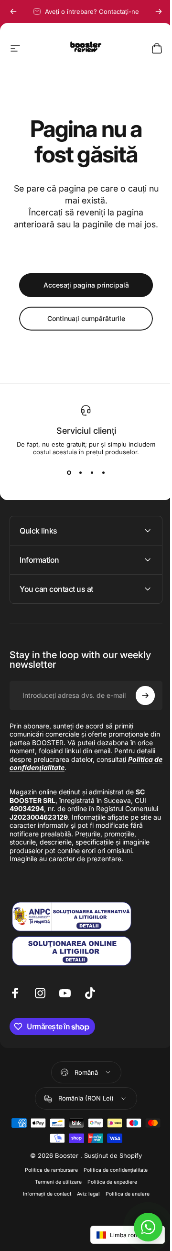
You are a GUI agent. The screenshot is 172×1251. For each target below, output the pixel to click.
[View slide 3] (91, 473)
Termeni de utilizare (55, 1182)
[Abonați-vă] (138, 695)
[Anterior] (13, 11)
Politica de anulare (124, 1194)
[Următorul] (158, 11)
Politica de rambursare (47, 1170)
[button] (120, 1234)
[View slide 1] (69, 473)
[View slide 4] (103, 473)
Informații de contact (43, 1194)
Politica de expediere (109, 1182)
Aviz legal (84, 1194)
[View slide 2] (80, 473)
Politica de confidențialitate (112, 1170)
